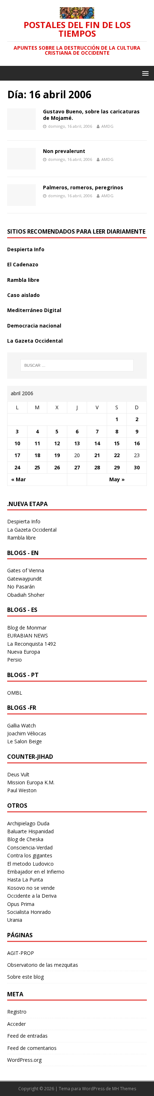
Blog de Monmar (27, 627)
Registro (17, 1011)
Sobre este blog (25, 976)
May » (117, 479)
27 (77, 467)
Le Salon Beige (24, 741)
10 (17, 443)
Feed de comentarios (32, 1048)
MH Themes (124, 1089)
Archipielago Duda (28, 823)
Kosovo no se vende (31, 887)
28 (97, 467)
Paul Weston (22, 790)
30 (137, 467)
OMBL (14, 692)
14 (97, 443)
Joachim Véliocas (26, 733)
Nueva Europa (23, 651)
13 (77, 443)
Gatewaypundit (24, 578)
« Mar (18, 479)
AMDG (107, 126)
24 (17, 467)
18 (37, 455)
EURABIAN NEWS (27, 635)
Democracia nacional (34, 325)
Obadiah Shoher (25, 594)
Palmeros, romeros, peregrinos (83, 187)
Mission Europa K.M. (30, 782)
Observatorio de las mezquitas (42, 964)
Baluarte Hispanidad (30, 831)
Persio (14, 659)
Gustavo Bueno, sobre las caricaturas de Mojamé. (91, 114)
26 (57, 467)
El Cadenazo (22, 264)
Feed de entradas (27, 1035)
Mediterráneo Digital (34, 310)
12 (57, 443)
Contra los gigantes (29, 855)
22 (117, 455)
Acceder (16, 1023)
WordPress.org (24, 1059)
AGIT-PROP (20, 953)
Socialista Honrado (29, 911)
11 (37, 443)
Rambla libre (23, 279)
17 (17, 455)
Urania (14, 919)
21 (97, 455)
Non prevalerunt (64, 151)
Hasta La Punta (25, 879)
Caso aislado (23, 295)
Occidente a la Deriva (32, 895)
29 (117, 467)
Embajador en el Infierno (35, 871)
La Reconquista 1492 (31, 643)
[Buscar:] (77, 365)
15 (117, 443)
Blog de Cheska (25, 839)
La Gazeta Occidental (35, 340)
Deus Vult (18, 774)
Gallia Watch (21, 725)
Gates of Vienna (25, 570)
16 (137, 443)
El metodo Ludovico (30, 863)
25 (37, 467)
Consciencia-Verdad (30, 847)
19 (57, 455)
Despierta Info (25, 249)
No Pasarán (21, 586)
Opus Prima (20, 904)
